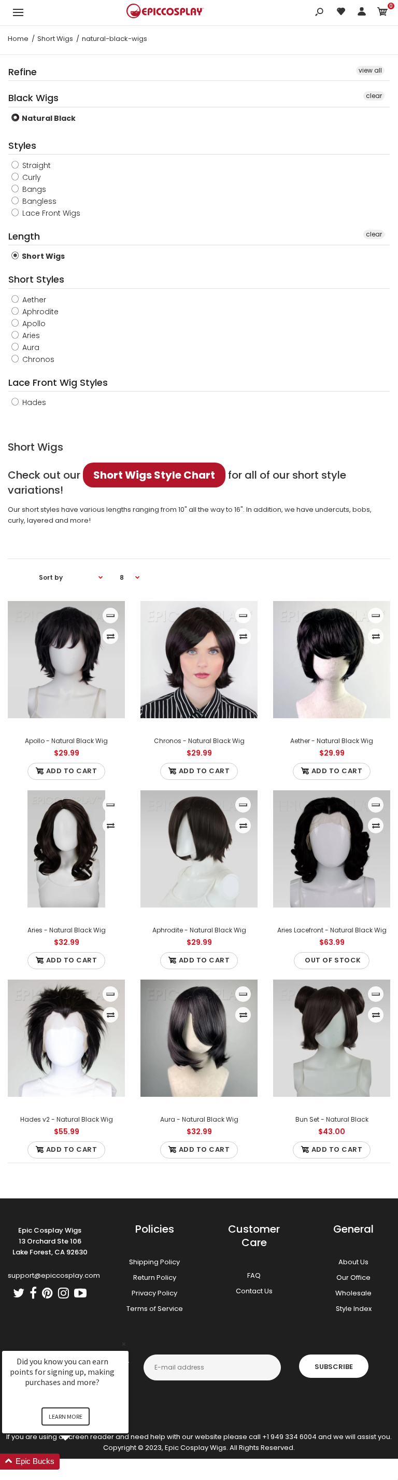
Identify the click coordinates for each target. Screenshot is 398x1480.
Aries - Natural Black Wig (66, 930)
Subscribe (334, 1367)
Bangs (33, 189)
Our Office (353, 1277)
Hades (33, 402)
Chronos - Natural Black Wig (199, 740)
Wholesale (353, 1293)
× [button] (124, 1344)
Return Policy (154, 1277)
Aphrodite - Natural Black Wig (199, 930)
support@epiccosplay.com (54, 1275)
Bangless (38, 201)
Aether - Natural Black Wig (331, 740)
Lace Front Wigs (50, 213)
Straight (35, 165)
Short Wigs (42, 256)
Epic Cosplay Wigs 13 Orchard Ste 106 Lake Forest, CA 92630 (50, 1241)
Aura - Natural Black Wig (199, 1119)
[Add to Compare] (111, 636)
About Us (353, 1262)
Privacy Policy (154, 1293)
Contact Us (254, 1291)
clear (374, 95)
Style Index (354, 1309)
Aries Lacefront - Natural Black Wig (332, 930)
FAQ (254, 1275)
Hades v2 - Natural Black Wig (66, 1119)
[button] (77, 1462)
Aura (29, 347)
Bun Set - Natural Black (331, 1119)
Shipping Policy (154, 1262)
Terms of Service (154, 1309)
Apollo (33, 323)
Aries (30, 335)
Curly (30, 177)
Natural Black (48, 118)
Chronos (37, 359)
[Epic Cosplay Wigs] (165, 12)
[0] (382, 13)
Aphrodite (39, 311)
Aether (33, 300)
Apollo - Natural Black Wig (66, 740)
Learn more (65, 1416)
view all (370, 70)
